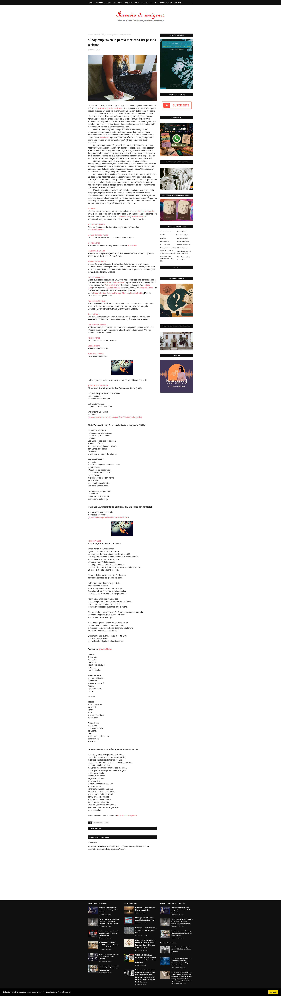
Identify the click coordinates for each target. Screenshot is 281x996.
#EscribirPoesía (96, 35)
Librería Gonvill (182, 232)
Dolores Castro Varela (114, 282)
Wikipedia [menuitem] (118, 2)
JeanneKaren (94, 314)
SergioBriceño (94, 346)
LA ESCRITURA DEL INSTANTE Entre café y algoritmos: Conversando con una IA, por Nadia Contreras (181, 962)
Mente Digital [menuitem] (131, 2)
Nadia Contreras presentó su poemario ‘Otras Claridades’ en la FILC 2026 (167, 257)
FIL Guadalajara (165, 244)
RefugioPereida (113, 288)
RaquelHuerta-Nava (96, 301)
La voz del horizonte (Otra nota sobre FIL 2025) (168, 249)
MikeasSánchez (97, 230)
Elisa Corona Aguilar (145, 211)
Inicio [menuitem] (90, 2)
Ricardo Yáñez (94, 541)
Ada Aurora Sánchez (97, 325)
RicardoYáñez (94, 338)
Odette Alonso (94, 243)
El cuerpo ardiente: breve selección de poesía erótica (144, 919)
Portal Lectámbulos (183, 241)
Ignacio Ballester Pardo (98, 235)
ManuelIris (92, 208)
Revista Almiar (164, 241)
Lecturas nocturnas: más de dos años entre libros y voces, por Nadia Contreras (108, 933)
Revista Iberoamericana (184, 244)
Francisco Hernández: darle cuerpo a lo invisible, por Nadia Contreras (108, 910)
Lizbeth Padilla (136, 293)
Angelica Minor (146, 288)
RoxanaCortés (99, 293)
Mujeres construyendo (127, 815)
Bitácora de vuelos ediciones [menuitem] (168, 2)
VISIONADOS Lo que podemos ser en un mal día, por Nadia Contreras (109, 956)
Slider (106, 822)
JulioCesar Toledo (96, 354)
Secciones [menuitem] (146, 2)
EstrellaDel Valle (112, 285)
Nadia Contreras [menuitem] (103, 2)
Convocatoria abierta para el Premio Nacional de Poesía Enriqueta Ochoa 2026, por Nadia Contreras (145, 943)
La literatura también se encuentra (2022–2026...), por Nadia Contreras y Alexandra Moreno (110, 921)
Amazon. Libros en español (165, 233)
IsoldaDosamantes (96, 277)
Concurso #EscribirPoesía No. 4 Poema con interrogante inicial (146, 930)
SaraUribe (132, 245)
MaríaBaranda (138, 216)
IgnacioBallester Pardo (98, 385)
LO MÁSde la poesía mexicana (108, 108)
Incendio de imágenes (182, 235)
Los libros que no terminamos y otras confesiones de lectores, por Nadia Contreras (109, 968)
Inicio (89, 35)
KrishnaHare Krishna (97, 261)
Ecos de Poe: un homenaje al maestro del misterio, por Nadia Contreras (181, 949)
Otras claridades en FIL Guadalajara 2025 (184, 252)
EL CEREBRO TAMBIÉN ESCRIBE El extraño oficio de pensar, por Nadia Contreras (108, 945)
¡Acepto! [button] (273, 992)
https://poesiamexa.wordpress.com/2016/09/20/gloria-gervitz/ (115, 417)
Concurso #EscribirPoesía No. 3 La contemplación (146, 909)
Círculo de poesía (182, 248)
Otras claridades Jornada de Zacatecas (184, 258)
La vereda (163, 238)
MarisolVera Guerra (96, 251)
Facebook (104, 137)
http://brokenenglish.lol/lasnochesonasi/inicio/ (108, 517)
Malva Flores (124, 216)
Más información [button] (64, 992)
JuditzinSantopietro (96, 224)
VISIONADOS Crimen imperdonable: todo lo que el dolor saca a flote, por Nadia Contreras (145, 958)
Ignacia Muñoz (105, 649)
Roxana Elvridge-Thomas (118, 293)
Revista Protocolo (182, 238)
